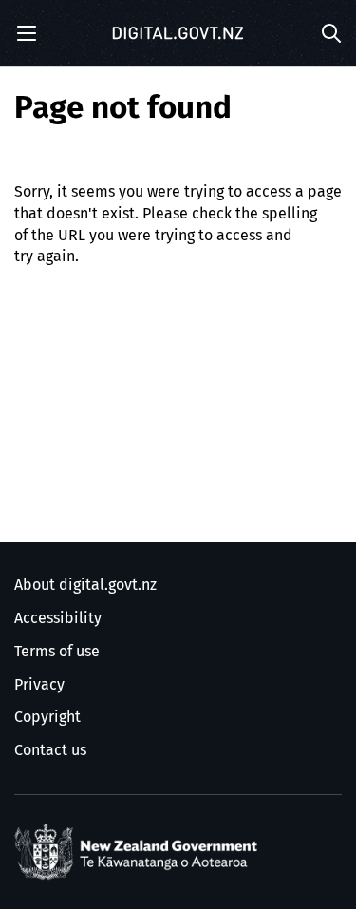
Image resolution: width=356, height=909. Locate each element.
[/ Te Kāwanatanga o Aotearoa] (139, 852)
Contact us (50, 750)
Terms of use (57, 651)
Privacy (39, 684)
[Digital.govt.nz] (178, 33)
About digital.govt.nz (85, 585)
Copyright (47, 717)
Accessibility (58, 618)
